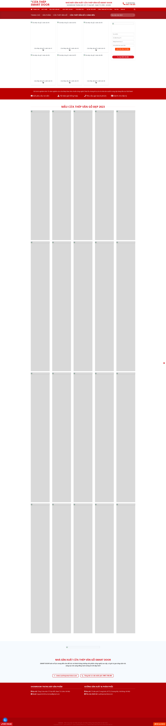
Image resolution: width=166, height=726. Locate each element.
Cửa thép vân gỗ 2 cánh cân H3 (96, 48)
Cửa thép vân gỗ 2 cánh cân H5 (70, 81)
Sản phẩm (46, 15)
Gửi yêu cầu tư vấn (41, 96)
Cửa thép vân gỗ (54, 9)
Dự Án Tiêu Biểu (91, 9)
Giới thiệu (44, 9)
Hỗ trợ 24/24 (160, 724)
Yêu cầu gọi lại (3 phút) (96, 96)
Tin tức (116, 9)
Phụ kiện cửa (80, 9)
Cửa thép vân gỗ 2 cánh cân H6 (96, 81)
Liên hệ (123, 9)
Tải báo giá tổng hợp (68, 96)
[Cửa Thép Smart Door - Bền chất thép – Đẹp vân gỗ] (42, 4)
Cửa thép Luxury (68, 9)
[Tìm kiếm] (134, 9)
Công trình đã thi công (105, 9)
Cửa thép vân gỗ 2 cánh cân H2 (70, 48)
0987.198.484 (7, 724)
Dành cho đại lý (120, 96)
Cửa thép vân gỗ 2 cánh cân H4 (43, 81)
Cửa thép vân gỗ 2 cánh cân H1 (43, 48)
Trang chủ (36, 9)
